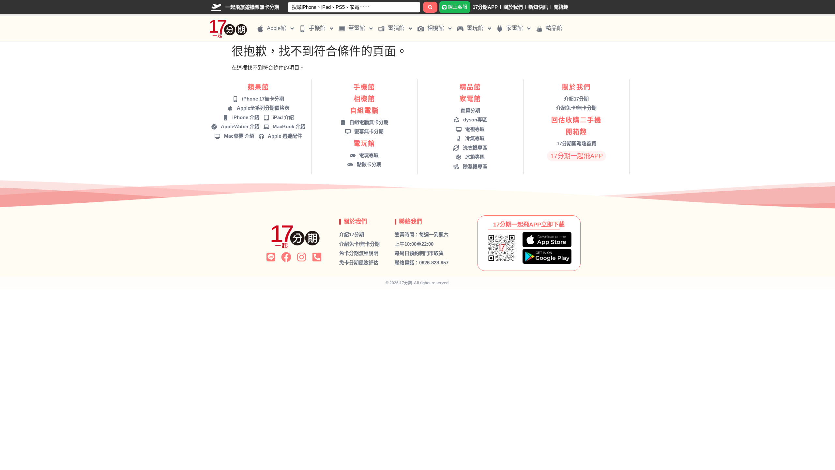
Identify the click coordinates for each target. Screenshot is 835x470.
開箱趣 (561, 7)
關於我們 (513, 7)
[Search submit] (430, 7)
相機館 (364, 98)
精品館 (470, 87)
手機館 (364, 87)
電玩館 (364, 143)
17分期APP (485, 7)
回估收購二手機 (576, 120)
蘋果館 (258, 87)
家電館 (470, 98)
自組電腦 (364, 110)
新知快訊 (538, 7)
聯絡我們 (410, 221)
